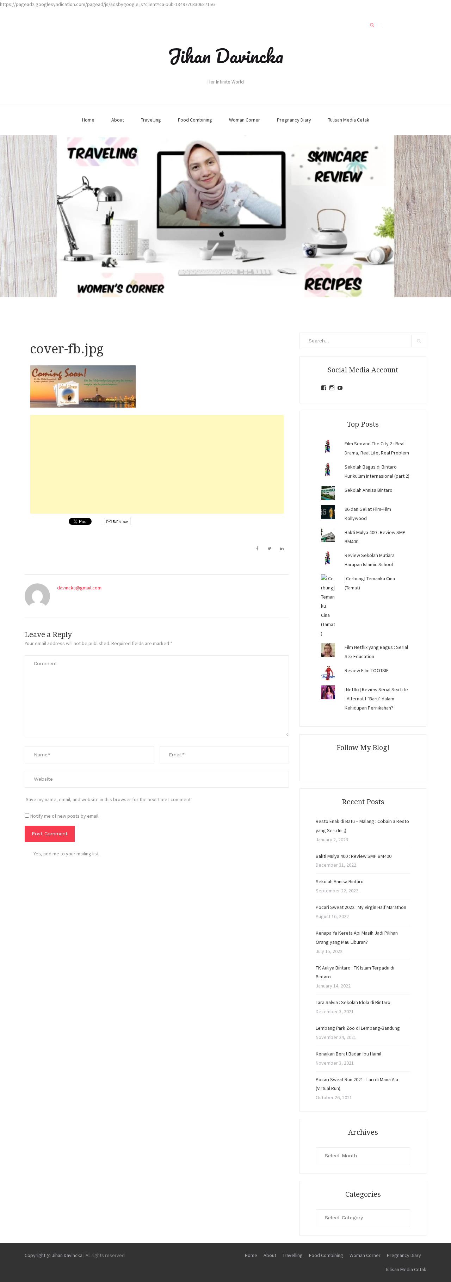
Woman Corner (244, 120)
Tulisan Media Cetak (348, 120)
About (117, 120)
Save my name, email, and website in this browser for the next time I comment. (109, 799)
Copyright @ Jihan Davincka (53, 1255)
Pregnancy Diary (294, 120)
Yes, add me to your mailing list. (66, 853)
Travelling (151, 120)
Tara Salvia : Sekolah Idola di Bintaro (353, 1002)
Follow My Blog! (362, 747)
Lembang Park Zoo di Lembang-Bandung (358, 1028)
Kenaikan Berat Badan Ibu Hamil (348, 1054)
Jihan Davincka (225, 55)
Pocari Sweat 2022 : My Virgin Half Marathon (361, 907)
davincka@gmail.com (79, 587)
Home (88, 120)
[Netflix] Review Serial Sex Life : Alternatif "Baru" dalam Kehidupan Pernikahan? (376, 698)
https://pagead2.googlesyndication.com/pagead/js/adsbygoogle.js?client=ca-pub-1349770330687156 (107, 4)
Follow (122, 521)
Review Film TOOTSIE (367, 670)
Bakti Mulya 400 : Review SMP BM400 (353, 856)
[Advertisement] (157, 464)
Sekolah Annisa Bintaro (369, 490)
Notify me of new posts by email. (64, 816)
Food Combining (195, 120)
